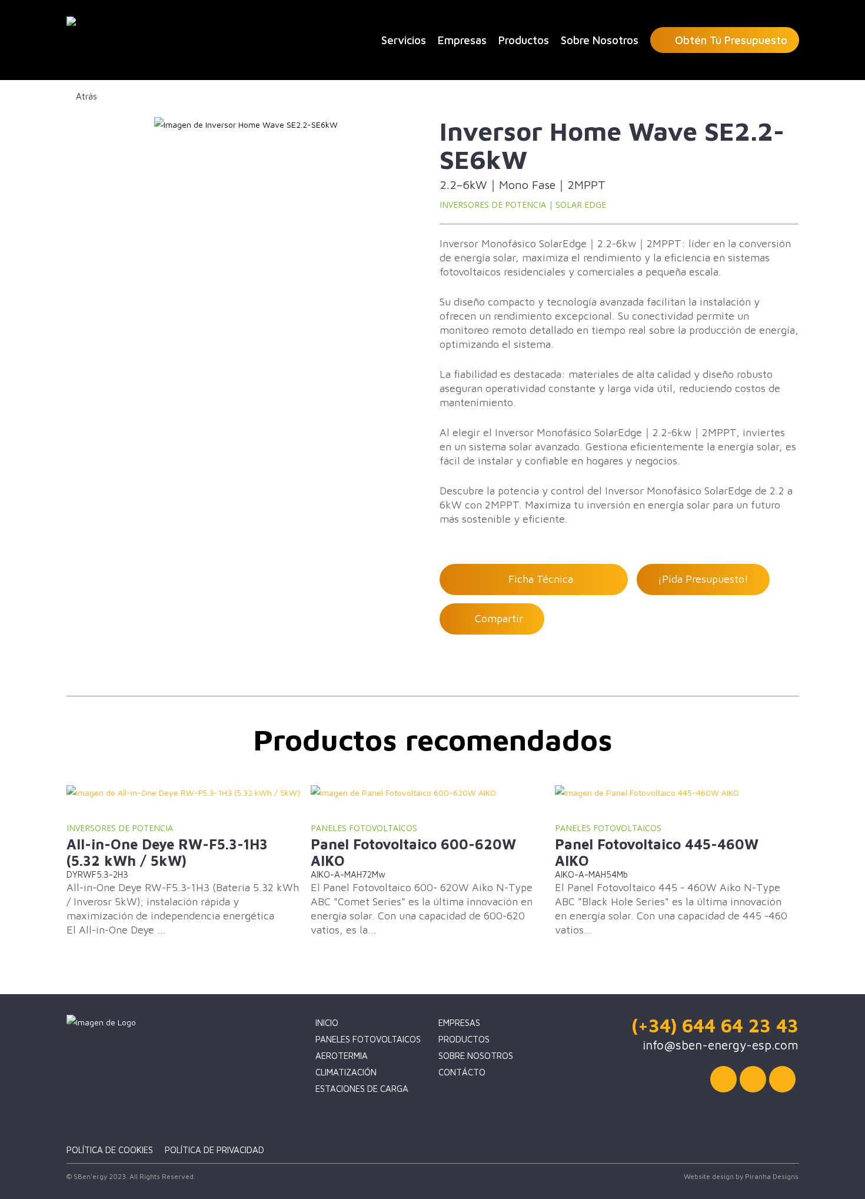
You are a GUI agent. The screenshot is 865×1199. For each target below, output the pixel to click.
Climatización (346, 1072)
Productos (464, 1039)
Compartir (496, 618)
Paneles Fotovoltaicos (368, 1039)
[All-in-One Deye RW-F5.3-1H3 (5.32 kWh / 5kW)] (185, 793)
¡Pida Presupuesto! (703, 579)
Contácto (461, 1072)
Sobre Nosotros (475, 1056)
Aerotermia (341, 1056)
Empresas (459, 1023)
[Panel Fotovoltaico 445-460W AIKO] (674, 793)
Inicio (326, 1023)
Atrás (85, 96)
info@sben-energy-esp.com (721, 1045)
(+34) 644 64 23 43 (715, 1025)
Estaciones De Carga (361, 1089)
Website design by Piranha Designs (741, 1176)
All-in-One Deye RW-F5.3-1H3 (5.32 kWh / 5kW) (167, 852)
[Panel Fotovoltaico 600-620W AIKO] (430, 793)
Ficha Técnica (538, 579)
